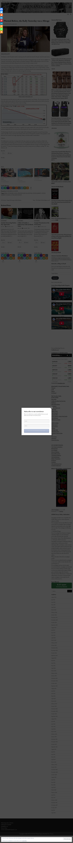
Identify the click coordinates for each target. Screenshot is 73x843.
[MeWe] (1, 23)
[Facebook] (1, 9)
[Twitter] (1, 12)
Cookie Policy (24, 840)
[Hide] (0, 34)
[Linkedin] (1, 17)
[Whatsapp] (1, 29)
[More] (1, 31)
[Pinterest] (1, 20)
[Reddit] (1, 15)
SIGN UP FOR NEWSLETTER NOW (36, 430)
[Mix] (1, 26)
